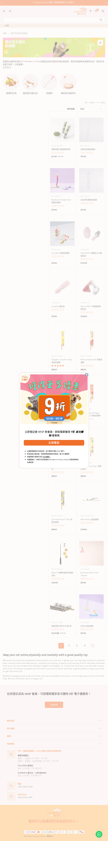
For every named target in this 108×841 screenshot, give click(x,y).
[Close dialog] (86, 374)
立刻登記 (54, 442)
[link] (54, 399)
